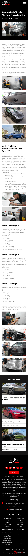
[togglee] (24, 3)
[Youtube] (14, 468)
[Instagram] (6, 468)
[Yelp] (21, 468)
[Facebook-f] (10, 468)
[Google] (17, 468)
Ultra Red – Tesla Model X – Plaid (10, 422)
